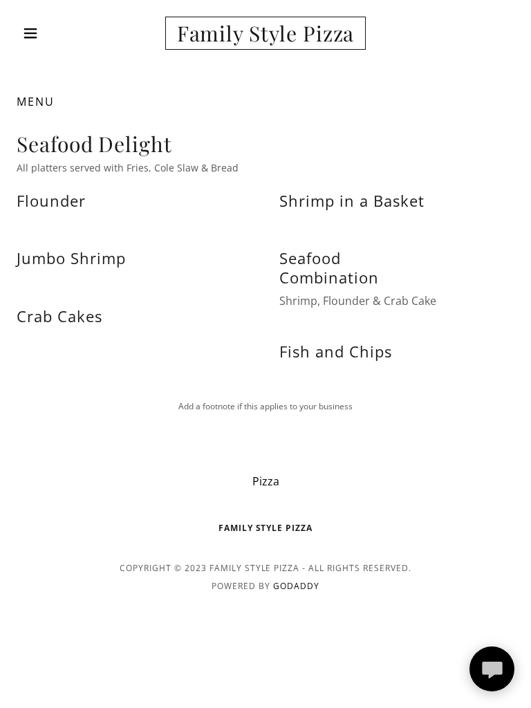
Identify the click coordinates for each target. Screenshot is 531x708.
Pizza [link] (265, 481)
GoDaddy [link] (296, 586)
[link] (265, 37)
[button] (54, 33)
